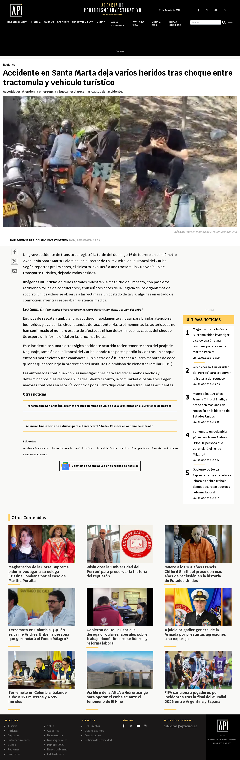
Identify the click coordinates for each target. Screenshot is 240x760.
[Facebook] (126, 726)
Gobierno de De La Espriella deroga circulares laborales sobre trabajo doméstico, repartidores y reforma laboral (212, 484)
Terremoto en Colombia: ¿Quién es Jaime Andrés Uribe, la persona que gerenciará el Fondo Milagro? (210, 446)
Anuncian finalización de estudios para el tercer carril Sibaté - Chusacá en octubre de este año (89, 426)
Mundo (12, 745)
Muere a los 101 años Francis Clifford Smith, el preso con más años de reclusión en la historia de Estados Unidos (211, 408)
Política (13, 730)
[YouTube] (140, 726)
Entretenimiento (19, 740)
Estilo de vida (55, 754)
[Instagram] (147, 726)
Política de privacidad (98, 740)
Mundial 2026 (55, 745)
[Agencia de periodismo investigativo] (42, 10)
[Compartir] (14, 252)
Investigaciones (57, 740)
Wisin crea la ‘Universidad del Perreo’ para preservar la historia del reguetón (212, 375)
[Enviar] (14, 271)
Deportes (14, 735)
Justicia (12, 726)
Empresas (14, 754)
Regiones (9, 64)
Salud (50, 726)
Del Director (92, 726)
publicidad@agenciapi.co (180, 726)
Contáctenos (93, 735)
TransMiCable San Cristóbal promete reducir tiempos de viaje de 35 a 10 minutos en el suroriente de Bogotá (99, 406)
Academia (53, 730)
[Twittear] (14, 263)
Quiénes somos (94, 730)
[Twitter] (133, 726)
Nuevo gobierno (57, 749)
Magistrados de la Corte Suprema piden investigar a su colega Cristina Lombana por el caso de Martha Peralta (211, 343)
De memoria (55, 735)
